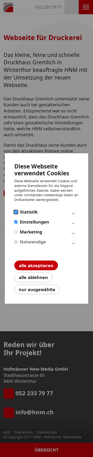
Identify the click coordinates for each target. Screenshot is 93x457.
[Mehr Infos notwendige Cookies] (73, 243)
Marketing (31, 232)
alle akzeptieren (36, 265)
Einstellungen (34, 222)
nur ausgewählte (37, 289)
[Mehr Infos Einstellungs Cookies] (73, 223)
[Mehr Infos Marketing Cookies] (73, 233)
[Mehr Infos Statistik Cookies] (73, 213)
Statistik (29, 212)
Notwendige (33, 242)
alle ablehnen (33, 277)
